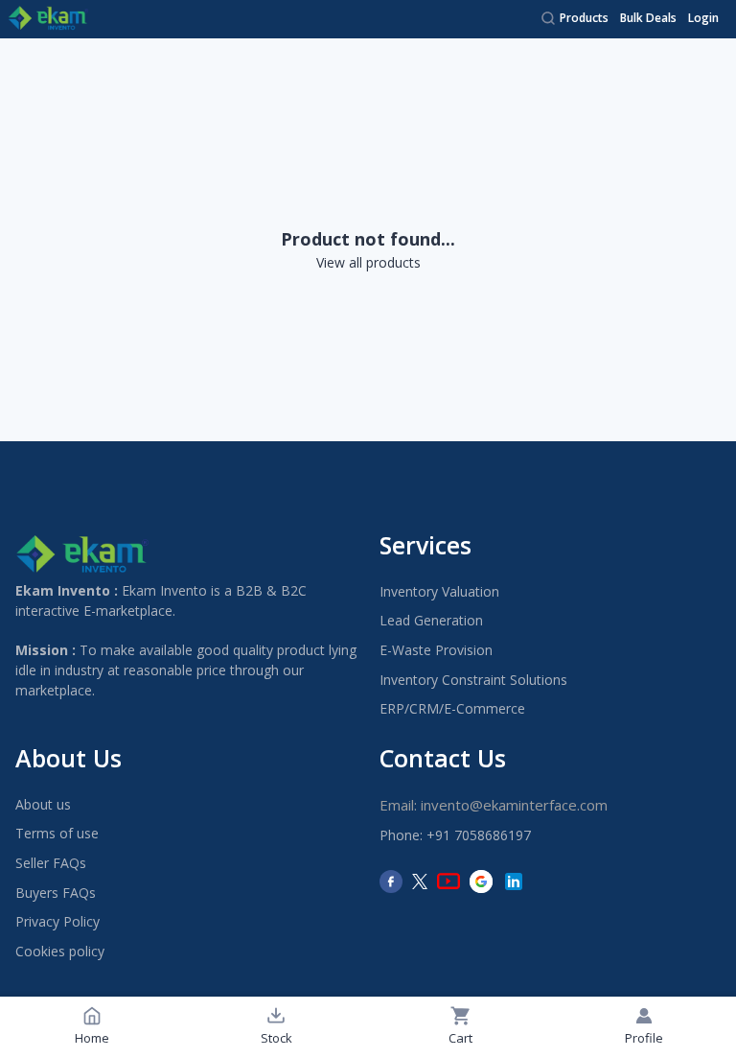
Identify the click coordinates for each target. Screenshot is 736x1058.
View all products (368, 262)
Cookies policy (59, 951)
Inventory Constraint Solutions (473, 679)
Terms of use (57, 833)
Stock (276, 1037)
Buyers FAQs (55, 892)
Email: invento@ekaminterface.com (494, 804)
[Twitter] (419, 881)
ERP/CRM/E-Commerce (452, 708)
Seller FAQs (50, 863)
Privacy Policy (57, 921)
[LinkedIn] (513, 881)
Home (92, 1037)
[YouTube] (448, 881)
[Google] (481, 881)
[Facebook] (391, 881)
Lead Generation (431, 620)
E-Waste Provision (436, 650)
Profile (644, 1037)
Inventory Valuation (439, 591)
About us (43, 804)
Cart (460, 1037)
